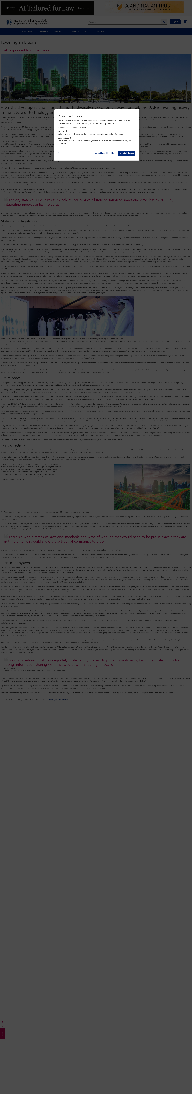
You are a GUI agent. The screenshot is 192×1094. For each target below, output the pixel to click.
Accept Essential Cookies (104, 153)
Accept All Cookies (127, 153)
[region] (96, 135)
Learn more (62, 153)
